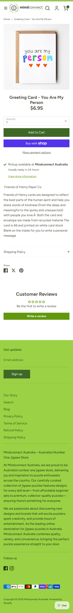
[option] (36, 57)
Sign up (17, 374)
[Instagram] (12, 568)
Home (7, 19)
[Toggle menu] (4, 8)
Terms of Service (15, 423)
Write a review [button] (36, 316)
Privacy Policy (13, 416)
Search (8, 402)
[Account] (56, 7)
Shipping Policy (14, 252)
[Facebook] (6, 568)
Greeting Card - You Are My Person (33, 19)
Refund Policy (13, 430)
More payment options (37, 152)
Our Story (10, 395)
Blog (7, 409)
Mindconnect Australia (36, 599)
